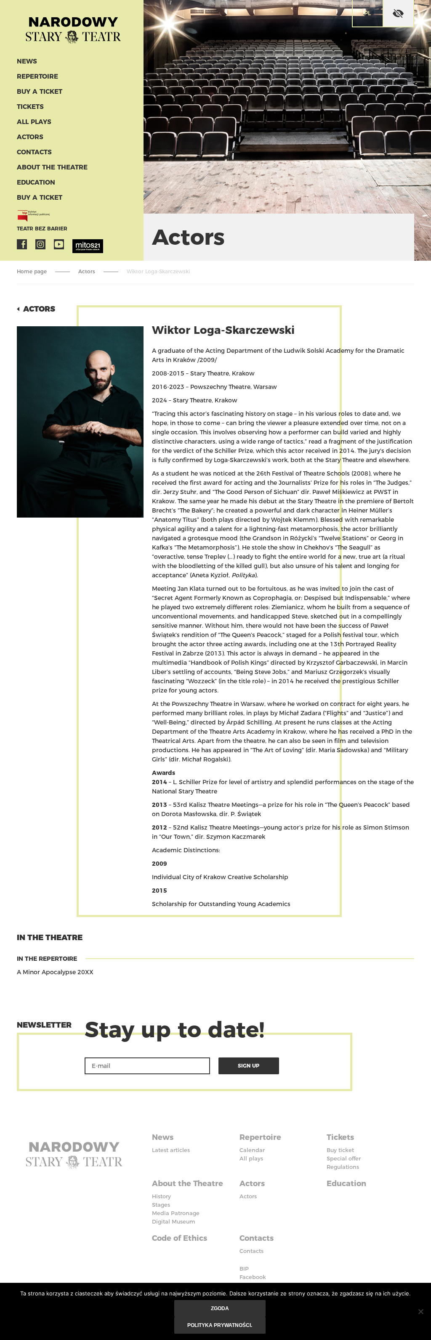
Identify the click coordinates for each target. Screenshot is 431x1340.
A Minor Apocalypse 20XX (55, 972)
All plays (34, 122)
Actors (30, 137)
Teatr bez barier (42, 228)
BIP (244, 1268)
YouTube (59, 244)
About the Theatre (52, 167)
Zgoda (220, 1308)
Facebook (22, 244)
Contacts (34, 152)
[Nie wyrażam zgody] (420, 1311)
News (27, 61)
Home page (32, 271)
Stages (161, 1204)
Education (36, 182)
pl (367, 13)
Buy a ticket (39, 91)
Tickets (30, 107)
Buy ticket (340, 1150)
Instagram (40, 244)
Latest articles (171, 1150)
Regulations (343, 1166)
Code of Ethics (179, 1238)
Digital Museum (173, 1221)
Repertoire (37, 76)
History (161, 1196)
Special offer (344, 1158)
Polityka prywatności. (219, 1325)
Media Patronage (176, 1213)
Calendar (252, 1150)
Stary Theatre (73, 26)
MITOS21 (77, 244)
